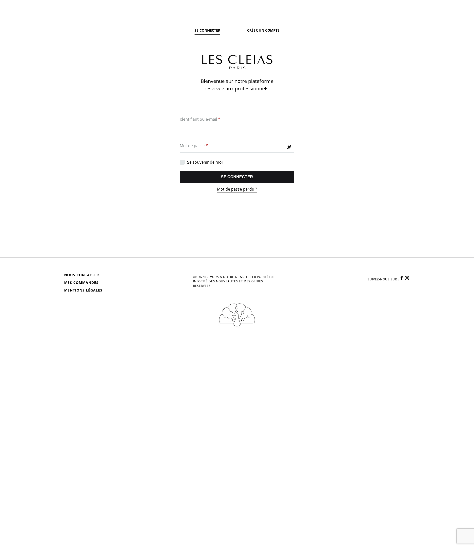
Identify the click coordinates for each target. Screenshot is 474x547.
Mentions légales (83, 290)
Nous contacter (81, 275)
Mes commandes (81, 282)
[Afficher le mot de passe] (289, 147)
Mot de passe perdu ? (237, 189)
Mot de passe (194, 145)
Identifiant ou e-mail (200, 119)
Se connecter (237, 177)
